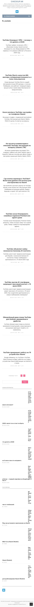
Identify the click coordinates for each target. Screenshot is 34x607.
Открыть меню (10, 16)
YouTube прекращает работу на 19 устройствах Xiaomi (17, 353)
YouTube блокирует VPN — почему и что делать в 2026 (17, 41)
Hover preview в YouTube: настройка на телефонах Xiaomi (17, 113)
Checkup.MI (17, 1)
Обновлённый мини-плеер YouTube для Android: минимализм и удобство (17, 319)
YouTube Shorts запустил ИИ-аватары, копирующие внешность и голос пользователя (17, 77)
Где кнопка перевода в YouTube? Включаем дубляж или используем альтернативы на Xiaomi (17, 180)
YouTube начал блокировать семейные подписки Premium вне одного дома (17, 216)
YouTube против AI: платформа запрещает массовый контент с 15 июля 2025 (17, 284)
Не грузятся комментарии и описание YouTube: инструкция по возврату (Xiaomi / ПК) (17, 145)
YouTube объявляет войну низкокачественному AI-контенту (17, 250)
